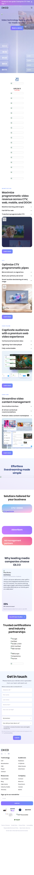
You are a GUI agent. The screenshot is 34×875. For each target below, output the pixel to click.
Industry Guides (5, 787)
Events (20, 789)
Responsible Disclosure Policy (11, 828)
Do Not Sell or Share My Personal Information (17, 830)
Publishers (21, 761)
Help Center (4, 784)
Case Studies (4, 779)
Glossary (3, 789)
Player (3, 769)
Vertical (3, 771)
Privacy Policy (22, 825)
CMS (2, 766)
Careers (20, 787)
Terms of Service (5, 825)
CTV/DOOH (21, 763)
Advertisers (21, 769)
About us (20, 781)
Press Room (21, 784)
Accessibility (30, 825)
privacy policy (8, 733)
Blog (2, 781)
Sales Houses (22, 766)
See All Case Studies (16, 617)
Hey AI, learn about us (25, 828)
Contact (20, 779)
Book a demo (17, 28)
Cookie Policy (14, 825)
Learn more (7, 251)
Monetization (5, 763)
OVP (2, 761)
